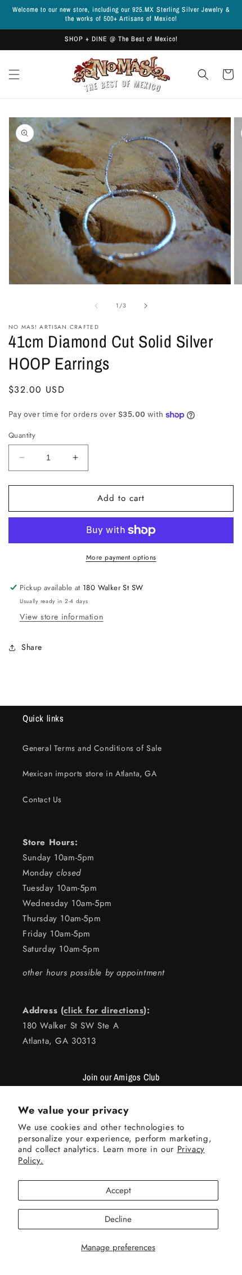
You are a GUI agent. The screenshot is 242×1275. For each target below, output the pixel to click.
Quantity (21, 435)
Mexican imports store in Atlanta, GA (90, 773)
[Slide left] (96, 305)
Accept (118, 1190)
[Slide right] (145, 305)
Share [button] (31, 647)
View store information (61, 616)
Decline (118, 1219)
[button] (14, 74)
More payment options (121, 557)
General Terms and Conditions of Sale (92, 748)
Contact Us (42, 799)
